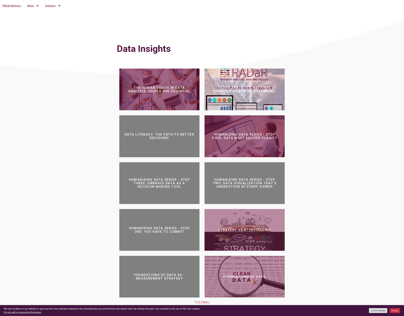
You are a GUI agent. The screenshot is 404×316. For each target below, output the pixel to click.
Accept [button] (395, 310)
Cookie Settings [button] (378, 310)
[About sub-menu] (38, 6)
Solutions (50, 5)
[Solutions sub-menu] (60, 6)
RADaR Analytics (12, 5)
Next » (206, 302)
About (30, 5)
